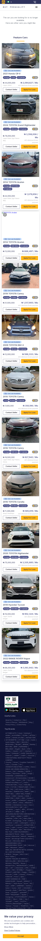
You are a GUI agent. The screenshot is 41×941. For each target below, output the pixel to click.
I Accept (20, 936)
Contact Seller (11, 89)
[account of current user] (36, 7)
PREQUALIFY (17, 7)
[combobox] (9, 2)
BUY (5, 7)
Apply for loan (30, 89)
